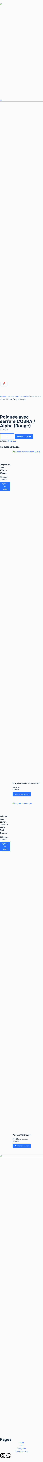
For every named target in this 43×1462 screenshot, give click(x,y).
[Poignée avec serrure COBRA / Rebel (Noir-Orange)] (5, 807)
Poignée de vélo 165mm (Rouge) (5, 469)
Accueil (3, 396)
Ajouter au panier (24, 436)
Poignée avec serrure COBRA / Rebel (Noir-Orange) (4, 824)
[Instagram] (3, 1455)
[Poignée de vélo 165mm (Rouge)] (5, 455)
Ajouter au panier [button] (5, 486)
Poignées (25, 396)
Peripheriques (13, 396)
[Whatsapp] (9, 1455)
